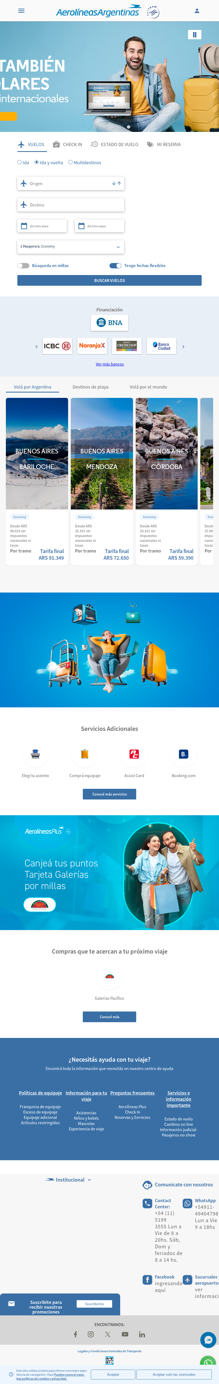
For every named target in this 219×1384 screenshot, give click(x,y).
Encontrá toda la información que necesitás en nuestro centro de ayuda (109, 1068)
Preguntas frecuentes (132, 1093)
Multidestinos (87, 162)
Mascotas (86, 1123)
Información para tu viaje (86, 1096)
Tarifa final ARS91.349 (51, 554)
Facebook (164, 1277)
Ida (26, 162)
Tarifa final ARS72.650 (116, 554)
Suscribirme (94, 1303)
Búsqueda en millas (50, 265)
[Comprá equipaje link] (85, 754)
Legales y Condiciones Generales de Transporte (110, 1351)
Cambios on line (178, 1124)
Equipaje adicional (40, 1117)
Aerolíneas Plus (132, 1106)
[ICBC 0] (57, 346)
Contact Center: (163, 1203)
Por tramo (20, 551)
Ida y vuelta (51, 162)
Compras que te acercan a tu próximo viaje (109, 951)
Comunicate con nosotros (184, 1184)
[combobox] (70, 183)
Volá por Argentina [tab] (32, 387)
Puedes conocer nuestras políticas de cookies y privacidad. (50, 1377)
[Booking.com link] (183, 754)
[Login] (198, 10)
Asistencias (86, 1112)
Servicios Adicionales (109, 728)
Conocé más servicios (109, 794)
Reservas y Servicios (132, 1117)
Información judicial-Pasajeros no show (178, 1132)
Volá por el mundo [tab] (148, 387)
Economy (19, 517)
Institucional (70, 1179)
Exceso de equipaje (40, 1112)
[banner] (109, 106)
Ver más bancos (110, 364)
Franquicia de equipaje (40, 1106)
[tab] (32, 144)
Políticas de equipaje (40, 1093)
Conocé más (109, 1016)
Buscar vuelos (109, 280)
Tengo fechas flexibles (145, 265)
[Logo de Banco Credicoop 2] (127, 346)
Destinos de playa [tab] (90, 387)
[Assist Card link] (134, 754)
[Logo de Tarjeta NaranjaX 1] (92, 346)
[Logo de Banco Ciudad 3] (161, 346)
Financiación (109, 310)
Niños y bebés (86, 1118)
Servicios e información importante (178, 1099)
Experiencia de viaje (86, 1128)
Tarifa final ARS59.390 (180, 554)
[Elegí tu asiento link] (35, 754)
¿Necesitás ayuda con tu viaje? (110, 1059)
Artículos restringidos (40, 1122)
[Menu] (21, 10)
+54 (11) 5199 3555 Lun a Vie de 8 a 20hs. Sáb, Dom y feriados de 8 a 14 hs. (169, 1236)
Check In (132, 1112)
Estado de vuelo (179, 1119)
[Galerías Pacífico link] (109, 976)
